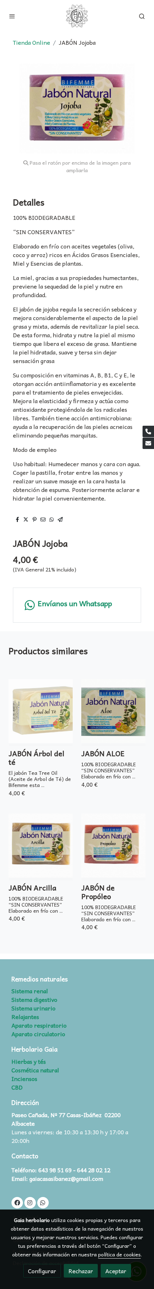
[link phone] (148, 431)
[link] (77, 16)
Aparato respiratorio (39, 1025)
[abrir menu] (12, 16)
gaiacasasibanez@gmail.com (66, 1178)
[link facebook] (17, 1202)
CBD (17, 1087)
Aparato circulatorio (38, 1033)
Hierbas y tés (28, 1061)
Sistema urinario (33, 1008)
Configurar (42, 1270)
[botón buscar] (141, 16)
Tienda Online (31, 42)
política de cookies (119, 1254)
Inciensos (24, 1078)
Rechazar (80, 1270)
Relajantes (25, 1016)
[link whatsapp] (42, 1202)
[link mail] (148, 443)
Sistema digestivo (34, 999)
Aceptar (115, 1270)
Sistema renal (29, 990)
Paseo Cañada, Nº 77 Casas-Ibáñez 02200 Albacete (66, 1119)
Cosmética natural (35, 1070)
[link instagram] (29, 1202)
